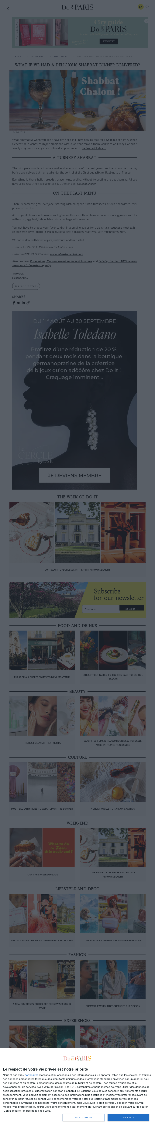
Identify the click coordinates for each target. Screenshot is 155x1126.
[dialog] (77, 1087)
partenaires (31, 1075)
